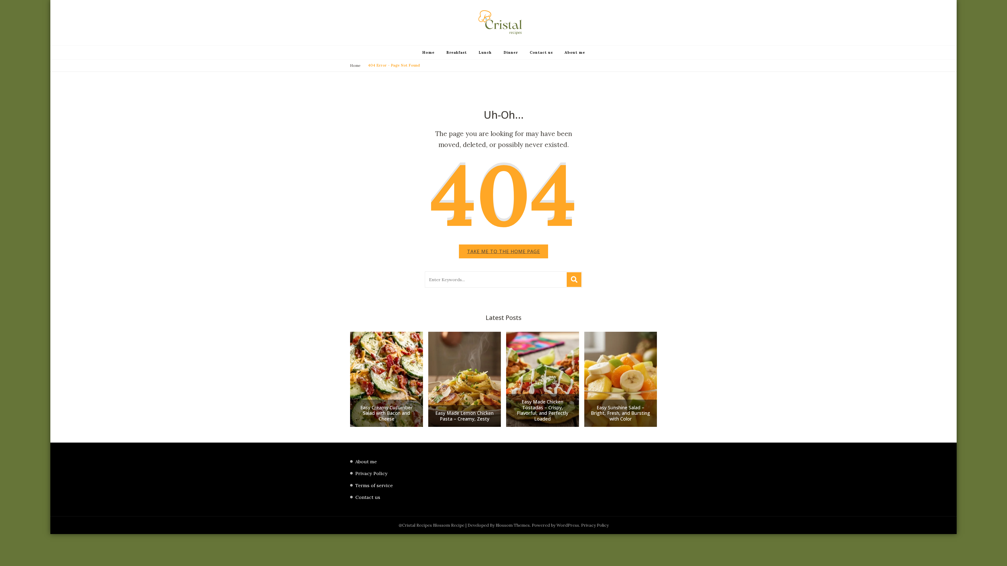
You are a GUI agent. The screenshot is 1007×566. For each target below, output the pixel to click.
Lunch (485, 52)
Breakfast (456, 52)
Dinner (511, 52)
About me (575, 52)
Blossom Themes (513, 525)
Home (428, 52)
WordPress (567, 525)
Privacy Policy (371, 473)
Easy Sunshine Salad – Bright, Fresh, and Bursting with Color (620, 413)
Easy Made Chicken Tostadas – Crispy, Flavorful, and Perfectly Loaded (542, 410)
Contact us (541, 52)
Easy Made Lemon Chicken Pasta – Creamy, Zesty (464, 416)
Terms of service (374, 485)
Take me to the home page (503, 251)
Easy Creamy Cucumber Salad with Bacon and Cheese (386, 413)
